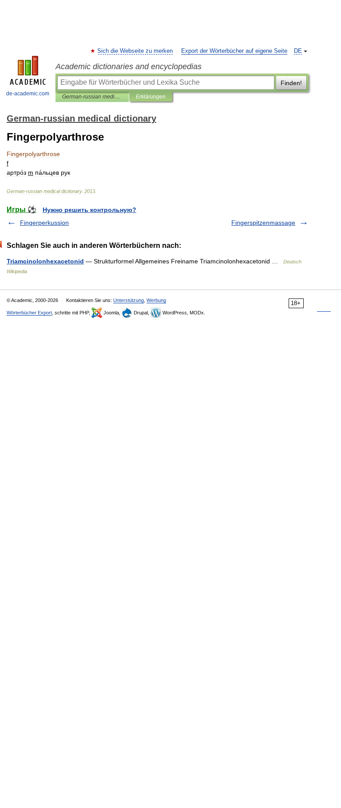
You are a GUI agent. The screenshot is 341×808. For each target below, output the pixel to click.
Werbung (156, 300)
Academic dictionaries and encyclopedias (129, 66)
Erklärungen (151, 97)
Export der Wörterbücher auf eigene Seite (234, 51)
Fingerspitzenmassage (263, 222)
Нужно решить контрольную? (89, 209)
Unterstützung (128, 300)
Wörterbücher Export (29, 312)
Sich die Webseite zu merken (135, 51)
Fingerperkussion (44, 222)
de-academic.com (27, 93)
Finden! (291, 82)
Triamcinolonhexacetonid (45, 261)
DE (298, 51)
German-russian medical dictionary (92, 97)
